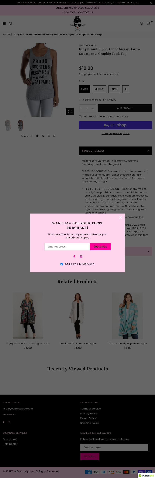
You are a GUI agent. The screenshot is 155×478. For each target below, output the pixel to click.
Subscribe (100, 246)
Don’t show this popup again (79, 264)
